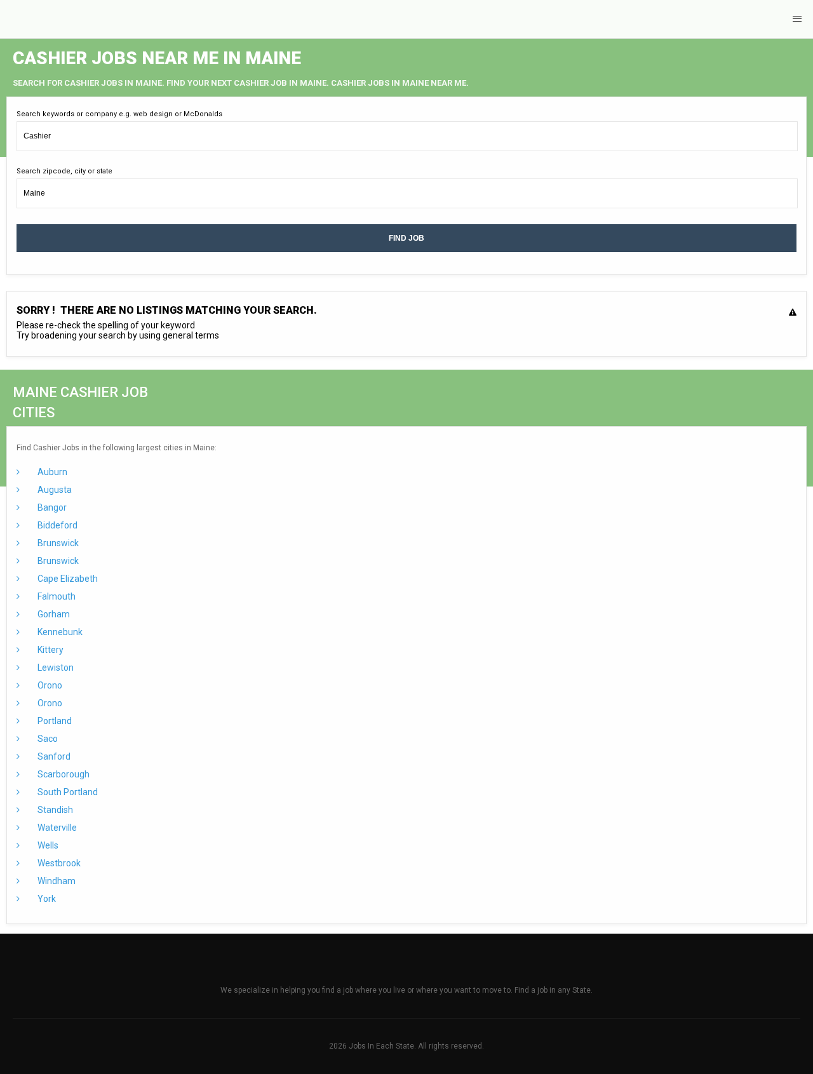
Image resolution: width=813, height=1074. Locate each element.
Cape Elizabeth (67, 579)
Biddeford (56, 525)
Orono (49, 685)
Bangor (51, 507)
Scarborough (63, 774)
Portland (54, 721)
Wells (47, 845)
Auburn (51, 472)
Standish (54, 810)
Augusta (54, 490)
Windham (56, 881)
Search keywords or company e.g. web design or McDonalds (119, 114)
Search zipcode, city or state (64, 171)
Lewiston (55, 667)
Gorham (53, 614)
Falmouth (56, 596)
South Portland (67, 792)
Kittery (50, 650)
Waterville (56, 827)
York (46, 899)
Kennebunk (59, 632)
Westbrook (58, 863)
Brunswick (57, 543)
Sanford (53, 756)
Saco (47, 739)
